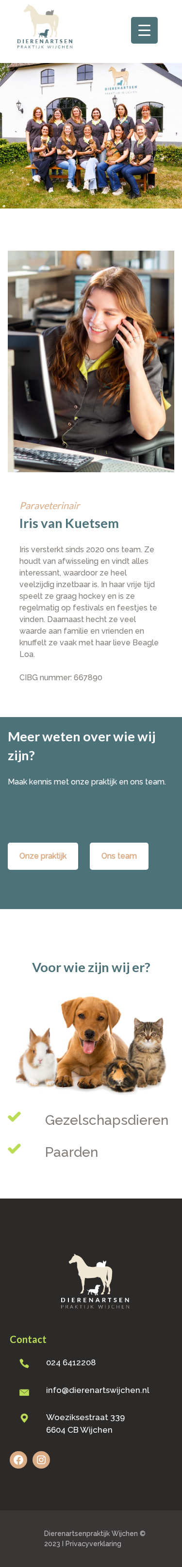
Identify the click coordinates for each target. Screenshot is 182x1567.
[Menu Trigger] (144, 30)
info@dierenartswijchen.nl (97, 1390)
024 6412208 (71, 1362)
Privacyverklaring (93, 1544)
